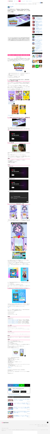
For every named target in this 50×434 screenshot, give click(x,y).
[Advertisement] (19, 31)
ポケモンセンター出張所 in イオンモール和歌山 (13, 320)
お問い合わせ (45, 424)
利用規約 (36, 424)
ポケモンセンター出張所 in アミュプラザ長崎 (13, 322)
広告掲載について (39, 424)
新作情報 (11, 6)
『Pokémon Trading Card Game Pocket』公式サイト (14, 394)
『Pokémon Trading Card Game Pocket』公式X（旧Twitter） (14, 395)
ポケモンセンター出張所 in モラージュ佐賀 (12, 321)
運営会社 (42, 424)
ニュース (11, 7)
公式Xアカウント (10, 367)
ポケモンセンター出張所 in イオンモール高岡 (13, 319)
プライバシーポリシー (32, 424)
